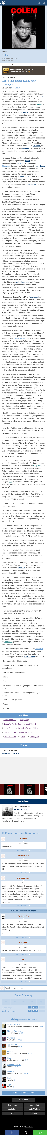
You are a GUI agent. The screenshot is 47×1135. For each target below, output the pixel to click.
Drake (41, 96)
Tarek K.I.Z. (6, 52)
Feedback (34, 1113)
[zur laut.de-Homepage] (2, 2)
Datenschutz (34, 1105)
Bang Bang (24, 720)
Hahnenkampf (19, 338)
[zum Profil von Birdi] (3, 959)
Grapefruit (39, 649)
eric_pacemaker (23, 878)
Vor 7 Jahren (23, 843)
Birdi (23, 959)
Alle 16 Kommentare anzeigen (23, 911)
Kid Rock (21, 568)
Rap (10, 482)
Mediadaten (12, 1109)
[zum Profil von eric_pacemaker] (3, 878)
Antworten (24, 850)
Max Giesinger (29, 657)
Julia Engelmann (22, 282)
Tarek (22, 176)
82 (43, 1026)
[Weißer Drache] (9, 789)
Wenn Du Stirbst (24, 728)
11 (21, 1040)
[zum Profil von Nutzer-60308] (3, 856)
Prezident (36, 146)
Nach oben (23, 1100)
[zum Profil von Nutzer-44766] (3, 942)
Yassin (27, 161)
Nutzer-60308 (23, 856)
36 (16, 1087)
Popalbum (8, 642)
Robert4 (23, 839)
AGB (12, 1113)
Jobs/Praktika (34, 1109)
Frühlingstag (34, 737)
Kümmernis (6, 166)
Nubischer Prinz (25, 732)
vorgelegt (20, 163)
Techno (39, 104)
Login (44, 2)
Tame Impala (25, 112)
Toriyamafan (23, 916)
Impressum (12, 1105)
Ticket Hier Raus (9, 720)
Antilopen (41, 166)
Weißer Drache (10, 737)
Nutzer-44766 (23, 942)
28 (31, 1053)
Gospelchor (37, 466)
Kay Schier (15, 88)
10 (21, 1047)
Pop (7, 60)
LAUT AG (29, 1127)
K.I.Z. (30, 176)
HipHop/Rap (11, 60)
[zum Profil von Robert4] (3, 839)
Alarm (17, 850)
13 (22, 1033)
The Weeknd (31, 184)
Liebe (36, 728)
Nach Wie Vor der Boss (12, 724)
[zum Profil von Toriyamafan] (3, 916)
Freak (23, 737)
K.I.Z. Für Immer (9, 732)
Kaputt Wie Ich (30, 724)
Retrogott (25, 148)
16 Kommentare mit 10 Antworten (21, 833)
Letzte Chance (9, 728)
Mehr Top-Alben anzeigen (23, 1093)
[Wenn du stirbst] (29, 789)
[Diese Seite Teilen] (12, 1132)
